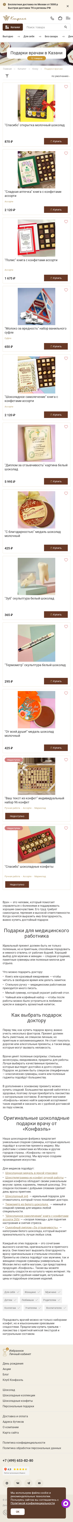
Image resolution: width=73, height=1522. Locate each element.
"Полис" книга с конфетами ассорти (31, 260)
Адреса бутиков (13, 1421)
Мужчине (50, 1292)
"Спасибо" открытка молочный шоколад (35, 125)
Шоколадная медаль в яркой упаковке (31, 1173)
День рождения (13, 1363)
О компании (11, 1427)
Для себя (29, 36)
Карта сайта (11, 1432)
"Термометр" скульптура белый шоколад (35, 665)
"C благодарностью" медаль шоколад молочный (33, 534)
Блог (6, 1374)
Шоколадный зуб (16, 1196)
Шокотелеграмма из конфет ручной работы (34, 1177)
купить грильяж (47, 1326)
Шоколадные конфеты (18, 1400)
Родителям (49, 1300)
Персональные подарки (18, 1406)
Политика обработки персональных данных (32, 1448)
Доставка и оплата (15, 1416)
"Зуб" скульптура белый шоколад (29, 598)
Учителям (31, 1308)
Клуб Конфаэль (13, 1380)
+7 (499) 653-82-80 (52, 18)
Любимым (28, 1300)
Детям (8, 1300)
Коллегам (10, 1308)
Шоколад (9, 1390)
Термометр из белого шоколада (27, 1204)
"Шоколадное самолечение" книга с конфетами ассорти (31, 399)
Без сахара (51, 36)
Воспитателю (54, 1308)
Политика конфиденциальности (24, 1442)
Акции (7, 1369)
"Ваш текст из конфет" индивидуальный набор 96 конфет (34, 800)
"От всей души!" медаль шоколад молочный (29, 734)
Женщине (30, 1292)
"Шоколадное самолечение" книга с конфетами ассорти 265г (35, 1217)
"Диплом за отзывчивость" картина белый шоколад (36, 467)
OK (17, 1511)
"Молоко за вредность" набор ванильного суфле (35, 330)
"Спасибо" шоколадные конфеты (29, 867)
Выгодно (8, 36)
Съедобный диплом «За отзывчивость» (31, 1227)
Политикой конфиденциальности (33, 1503)
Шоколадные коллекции (19, 1395)
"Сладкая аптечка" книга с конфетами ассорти (33, 194)
